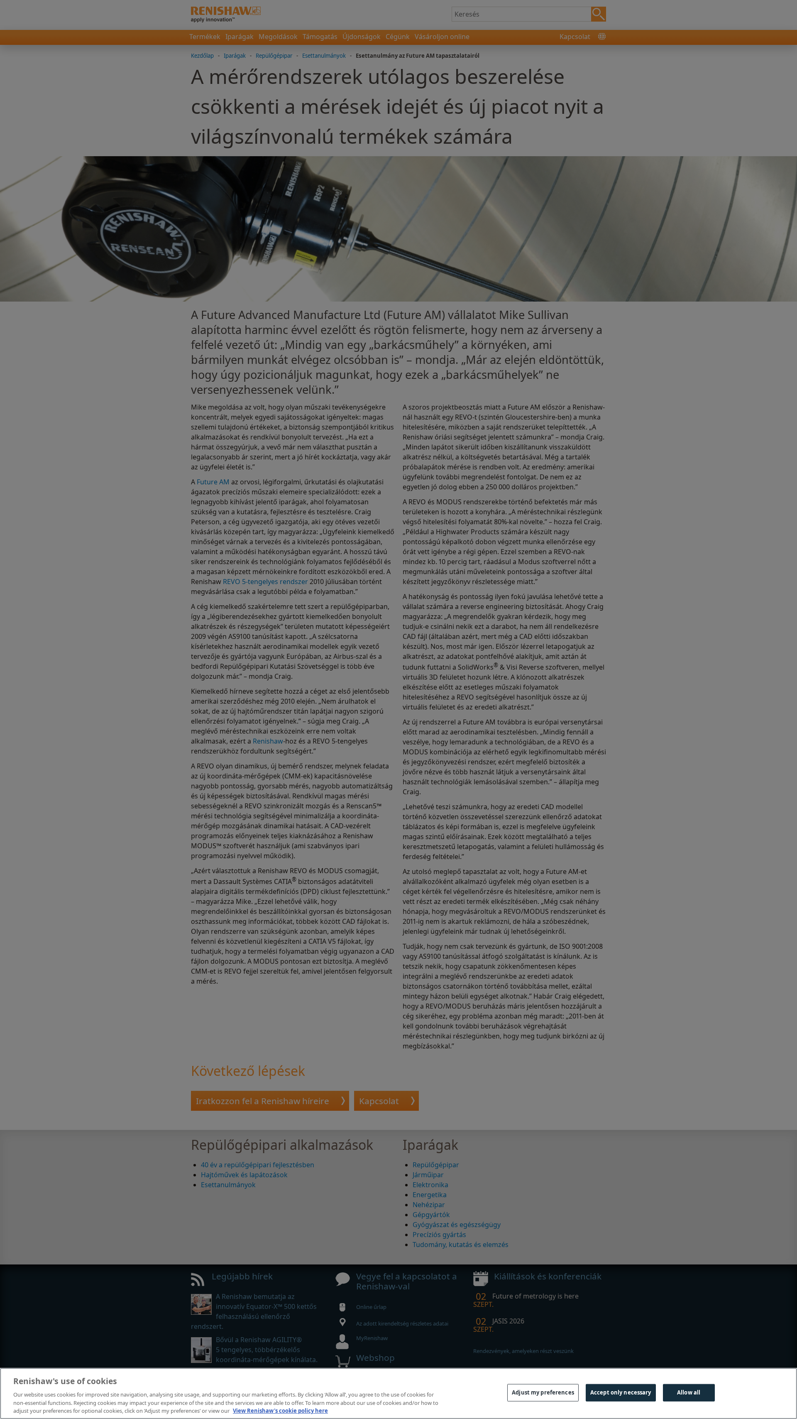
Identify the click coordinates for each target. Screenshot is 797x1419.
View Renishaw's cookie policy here (280, 1410)
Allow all (688, 1392)
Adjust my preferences (543, 1392)
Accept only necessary (620, 1392)
